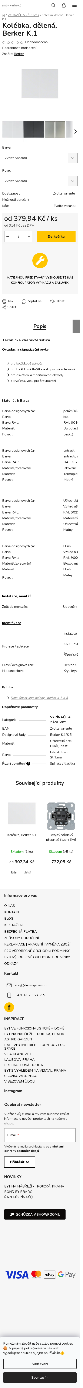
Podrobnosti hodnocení (19, 48)
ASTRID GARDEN (18, 1039)
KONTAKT (12, 912)
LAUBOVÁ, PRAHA (19, 1060)
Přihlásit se (19, 1162)
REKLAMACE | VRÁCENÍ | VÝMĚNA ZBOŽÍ (37, 944)
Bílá (14, 872)
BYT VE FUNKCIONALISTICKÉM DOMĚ (34, 1029)
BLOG (8, 918)
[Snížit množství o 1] (7, 236)
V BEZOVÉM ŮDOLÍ (19, 1082)
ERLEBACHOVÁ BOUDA (23, 1065)
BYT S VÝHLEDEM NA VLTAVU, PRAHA (35, 1071)
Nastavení (40, 1363)
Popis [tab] (39, 326)
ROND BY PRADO (18, 1192)
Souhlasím (40, 1377)
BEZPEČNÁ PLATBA (20, 931)
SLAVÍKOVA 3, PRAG (20, 1076)
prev (4, 818)
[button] (35, 1214)
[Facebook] (9, 1007)
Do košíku (56, 236)
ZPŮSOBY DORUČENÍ (21, 938)
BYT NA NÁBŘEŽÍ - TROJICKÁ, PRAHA (34, 1034)
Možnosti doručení (15, 199)
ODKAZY (11, 963)
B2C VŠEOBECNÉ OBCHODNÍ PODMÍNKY (37, 950)
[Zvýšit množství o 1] (29, 236)
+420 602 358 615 (30, 995)
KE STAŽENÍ (13, 925)
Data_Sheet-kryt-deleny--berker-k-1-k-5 (39, 698)
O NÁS (9, 905)
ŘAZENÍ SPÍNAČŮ (18, 1197)
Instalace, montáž (16, 596)
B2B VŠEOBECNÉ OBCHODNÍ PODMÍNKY (37, 957)
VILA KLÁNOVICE (18, 1054)
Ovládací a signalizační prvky (25, 349)
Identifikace (11, 623)
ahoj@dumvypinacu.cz (31, 985)
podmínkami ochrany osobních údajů (34, 1149)
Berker (19, 54)
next (75, 818)
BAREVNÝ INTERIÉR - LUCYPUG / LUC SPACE (34, 1047)
